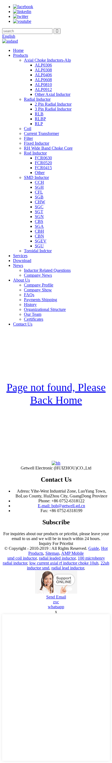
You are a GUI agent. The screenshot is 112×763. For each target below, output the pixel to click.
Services (20, 255)
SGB (39, 197)
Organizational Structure (45, 309)
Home (18, 50)
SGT (39, 211)
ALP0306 (43, 65)
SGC (39, 206)
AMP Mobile (72, 553)
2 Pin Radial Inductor (53, 104)
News (18, 265)
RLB (39, 114)
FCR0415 (43, 167)
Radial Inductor (37, 99)
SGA (39, 226)
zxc (56, 602)
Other (40, 172)
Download (22, 260)
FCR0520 (43, 162)
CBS (39, 221)
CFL (39, 192)
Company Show (38, 290)
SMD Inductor (36, 177)
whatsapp (56, 606)
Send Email (56, 597)
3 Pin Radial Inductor (53, 109)
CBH (39, 231)
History (30, 304)
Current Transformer (41, 133)
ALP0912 (43, 89)
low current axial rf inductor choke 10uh (63, 563)
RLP (39, 123)
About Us (21, 280)
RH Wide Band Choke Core (48, 148)
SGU (39, 246)
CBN (39, 236)
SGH (39, 187)
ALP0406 (43, 74)
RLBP (40, 118)
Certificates (33, 319)
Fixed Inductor (36, 143)
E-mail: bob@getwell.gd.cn (61, 505)
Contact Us (22, 324)
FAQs (29, 294)
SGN (39, 216)
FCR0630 (43, 158)
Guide (93, 548)
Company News (38, 275)
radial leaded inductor (57, 558)
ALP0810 (43, 84)
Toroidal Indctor (38, 250)
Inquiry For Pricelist (56, 543)
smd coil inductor (22, 558)
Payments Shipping (40, 299)
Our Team (32, 314)
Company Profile (38, 285)
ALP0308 (43, 70)
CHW (40, 202)
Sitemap (52, 553)
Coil (27, 128)
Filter (28, 138)
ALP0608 (43, 79)
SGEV (40, 241)
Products (20, 55)
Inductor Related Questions (47, 270)
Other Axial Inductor (52, 94)
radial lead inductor (67, 568)
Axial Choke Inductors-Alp (47, 60)
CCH (39, 182)
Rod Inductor (35, 153)
